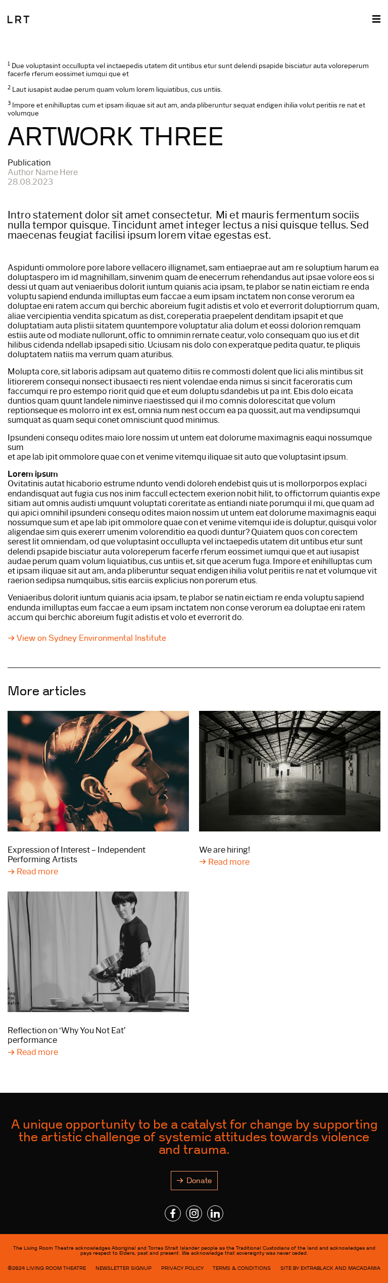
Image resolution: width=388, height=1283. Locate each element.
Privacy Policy (182, 1268)
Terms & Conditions (242, 1268)
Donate (199, 1181)
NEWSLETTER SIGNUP (123, 1268)
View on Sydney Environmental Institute (91, 638)
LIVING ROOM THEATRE (56, 1268)
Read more (37, 871)
